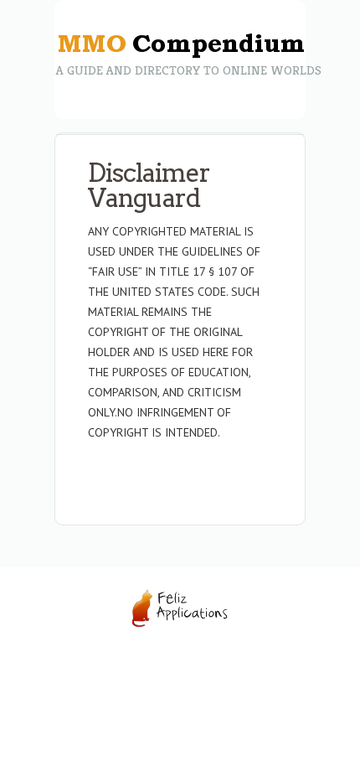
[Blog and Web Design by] (180, 624)
